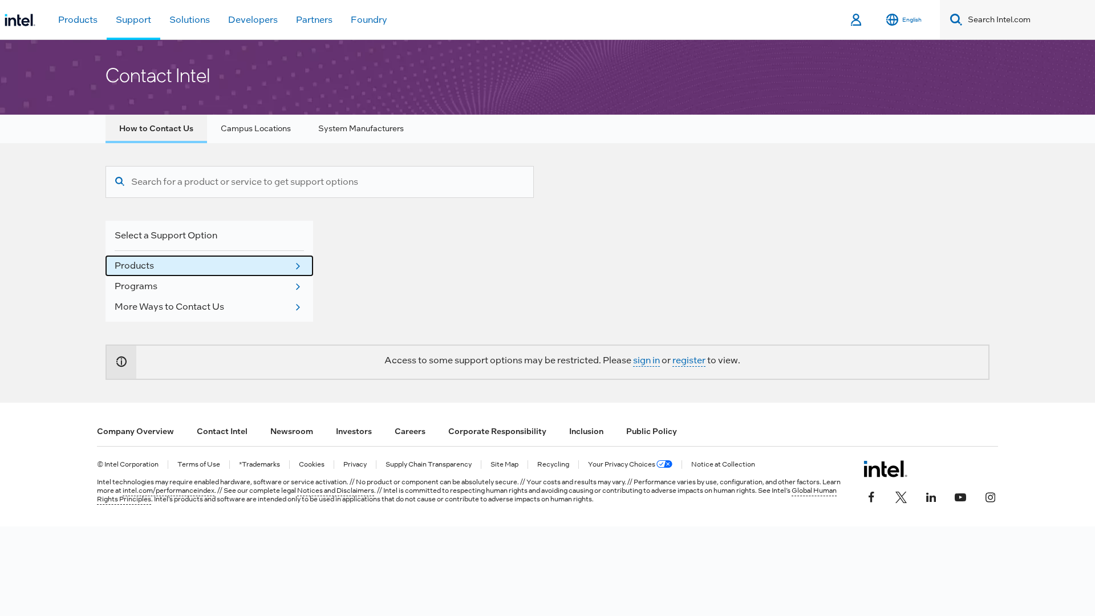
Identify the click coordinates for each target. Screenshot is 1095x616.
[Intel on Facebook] (871, 496)
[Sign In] (857, 20)
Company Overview (135, 431)
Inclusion (586, 431)
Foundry (369, 20)
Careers (410, 431)
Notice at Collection (723, 464)
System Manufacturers (361, 128)
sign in (646, 360)
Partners (314, 20)
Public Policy (651, 431)
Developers (253, 20)
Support (133, 20)
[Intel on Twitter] (901, 496)
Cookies (312, 464)
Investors (354, 431)
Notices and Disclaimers (335, 490)
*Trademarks (259, 464)
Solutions (189, 20)
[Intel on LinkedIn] (931, 496)
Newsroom (291, 431)
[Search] (119, 182)
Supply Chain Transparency (429, 464)
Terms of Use (198, 464)
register (688, 360)
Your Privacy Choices (622, 464)
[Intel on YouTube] (960, 496)
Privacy (355, 464)
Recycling (553, 464)
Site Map (504, 464)
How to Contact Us (156, 128)
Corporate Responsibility (497, 431)
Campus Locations (256, 128)
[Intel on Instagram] (990, 496)
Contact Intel (222, 431)
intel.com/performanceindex (168, 490)
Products (78, 20)
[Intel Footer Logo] (885, 468)
